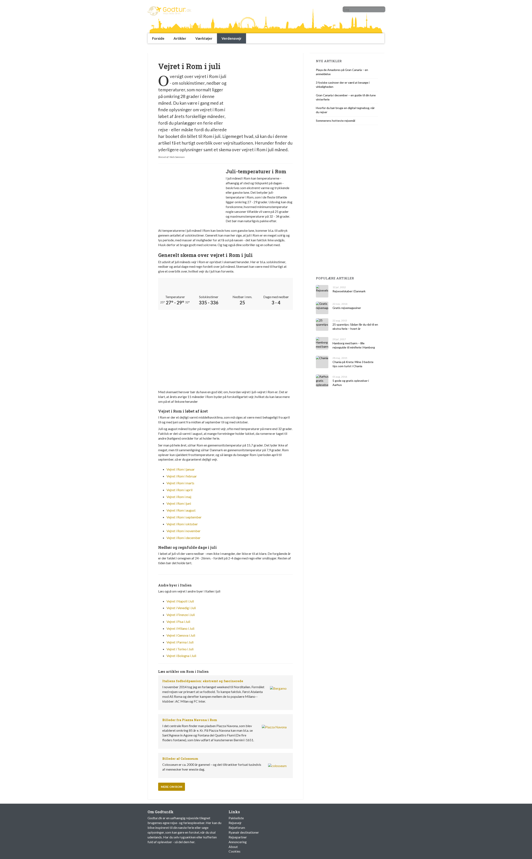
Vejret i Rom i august (181, 510)
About (233, 847)
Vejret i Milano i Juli (180, 628)
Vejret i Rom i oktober (182, 524)
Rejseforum (237, 827)
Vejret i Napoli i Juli (180, 601)
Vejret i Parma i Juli (179, 642)
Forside (158, 38)
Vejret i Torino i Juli (179, 649)
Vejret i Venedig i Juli (181, 608)
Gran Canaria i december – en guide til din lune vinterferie (346, 97)
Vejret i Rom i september (184, 517)
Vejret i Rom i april (179, 490)
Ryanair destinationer (244, 832)
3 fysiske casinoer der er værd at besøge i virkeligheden (342, 84)
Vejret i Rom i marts (180, 483)
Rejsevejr (235, 823)
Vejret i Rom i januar (180, 469)
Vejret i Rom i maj (178, 497)
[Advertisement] (223, 48)
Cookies (234, 851)
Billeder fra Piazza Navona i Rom (189, 720)
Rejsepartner (238, 837)
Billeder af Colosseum (180, 758)
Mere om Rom (171, 786)
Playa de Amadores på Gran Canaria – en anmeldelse (342, 72)
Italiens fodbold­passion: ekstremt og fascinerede (202, 681)
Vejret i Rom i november (183, 531)
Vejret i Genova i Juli (180, 635)
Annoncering (238, 842)
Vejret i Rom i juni (178, 503)
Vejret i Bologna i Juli (181, 656)
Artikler (180, 38)
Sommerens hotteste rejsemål (335, 120)
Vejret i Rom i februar (181, 476)
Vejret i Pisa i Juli (178, 621)
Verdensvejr (231, 38)
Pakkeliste (236, 818)
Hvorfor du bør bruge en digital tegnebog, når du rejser (345, 110)
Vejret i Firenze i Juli (180, 615)
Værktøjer (203, 38)
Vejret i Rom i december (183, 538)
